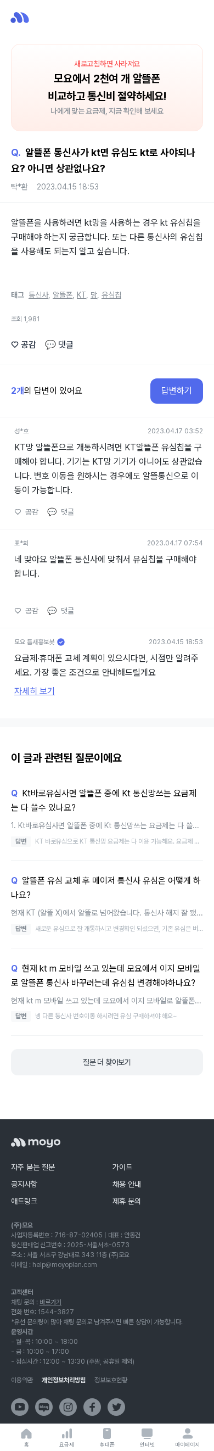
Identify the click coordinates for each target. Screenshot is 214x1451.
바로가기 (50, 1302)
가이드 (122, 1167)
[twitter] (116, 1407)
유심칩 (111, 295)
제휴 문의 (126, 1201)
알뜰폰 (62, 295)
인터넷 (147, 1444)
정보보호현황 (110, 1380)
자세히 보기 (34, 691)
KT (81, 295)
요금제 (66, 1444)
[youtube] (20, 1407)
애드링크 (24, 1201)
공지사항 (24, 1184)
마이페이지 (187, 1444)
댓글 (59, 344)
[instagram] (68, 1407)
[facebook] (92, 1407)
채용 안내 (126, 1184)
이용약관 (22, 1380)
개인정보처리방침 (64, 1380)
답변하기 (176, 391)
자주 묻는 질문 (33, 1167)
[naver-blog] (44, 1407)
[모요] (35, 1142)
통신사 (38, 295)
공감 (23, 344)
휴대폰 (107, 1444)
